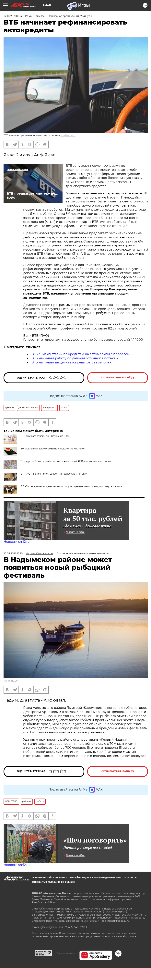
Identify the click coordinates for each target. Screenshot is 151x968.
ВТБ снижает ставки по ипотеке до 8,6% (44, 436)
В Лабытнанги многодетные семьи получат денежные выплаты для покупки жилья (71, 486)
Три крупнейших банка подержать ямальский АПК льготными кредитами (65, 461)
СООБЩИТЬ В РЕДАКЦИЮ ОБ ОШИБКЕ (53, 882)
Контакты (130, 877)
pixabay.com (68, 135)
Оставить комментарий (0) (117, 377)
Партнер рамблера (65, 953)
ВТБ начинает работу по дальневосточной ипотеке (73, 358)
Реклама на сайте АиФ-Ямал (49, 877)
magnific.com (12, 680)
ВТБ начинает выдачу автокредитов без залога (70, 362)
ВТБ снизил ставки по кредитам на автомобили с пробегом (80, 354)
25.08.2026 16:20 (13, 553)
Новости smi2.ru (17, 541)
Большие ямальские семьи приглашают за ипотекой (52, 448)
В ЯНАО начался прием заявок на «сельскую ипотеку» (53, 473)
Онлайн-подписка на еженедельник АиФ (95, 877)
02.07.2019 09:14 (13, 16)
